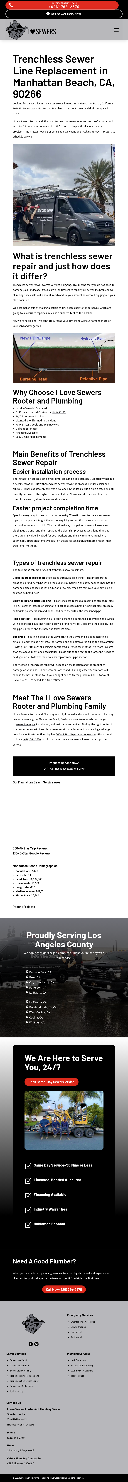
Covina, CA (36, 1017)
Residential (76, 1337)
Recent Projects (24, 906)
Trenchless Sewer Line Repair (24, 1380)
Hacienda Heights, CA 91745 (20, 1424)
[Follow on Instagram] (36, 1344)
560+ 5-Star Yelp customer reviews (76, 734)
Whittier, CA (36, 1022)
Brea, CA (34, 977)
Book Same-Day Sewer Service (51, 1082)
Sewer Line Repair (19, 1360)
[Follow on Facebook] (31, 1344)
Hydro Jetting (17, 1391)
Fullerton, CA (37, 987)
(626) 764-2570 (64, 6)
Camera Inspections (19, 1365)
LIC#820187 (59, 412)
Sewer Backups (78, 1326)
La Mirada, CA (38, 1002)
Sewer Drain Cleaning (20, 1370)
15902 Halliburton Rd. (17, 1419)
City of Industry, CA (41, 982)
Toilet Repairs (77, 1375)
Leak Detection (78, 1360)
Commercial (76, 1332)
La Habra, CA (37, 992)
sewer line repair (25, 724)
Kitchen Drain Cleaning (82, 1365)
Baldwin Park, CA (40, 972)
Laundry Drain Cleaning (82, 1370)
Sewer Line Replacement (22, 1386)
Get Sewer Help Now (66, 14)
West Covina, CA (39, 1012)
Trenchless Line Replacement (24, 1375)
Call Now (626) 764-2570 (64, 1289)
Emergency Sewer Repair (83, 1321)
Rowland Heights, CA (43, 1007)
